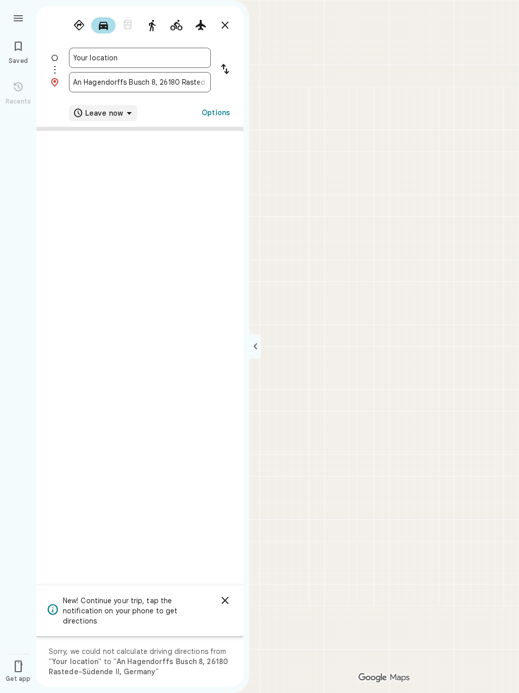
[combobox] (140, 58)
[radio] (79, 25)
